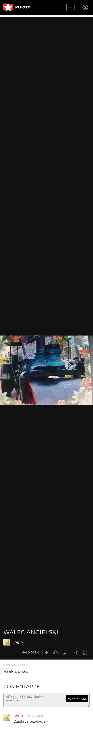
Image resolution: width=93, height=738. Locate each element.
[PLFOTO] (17, 7)
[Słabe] (64, 652)
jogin (18, 642)
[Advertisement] (46, 63)
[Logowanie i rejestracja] (85, 7)
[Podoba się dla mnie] (55, 652)
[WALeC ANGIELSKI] (6, 642)
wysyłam (77, 699)
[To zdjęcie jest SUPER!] (46, 652)
